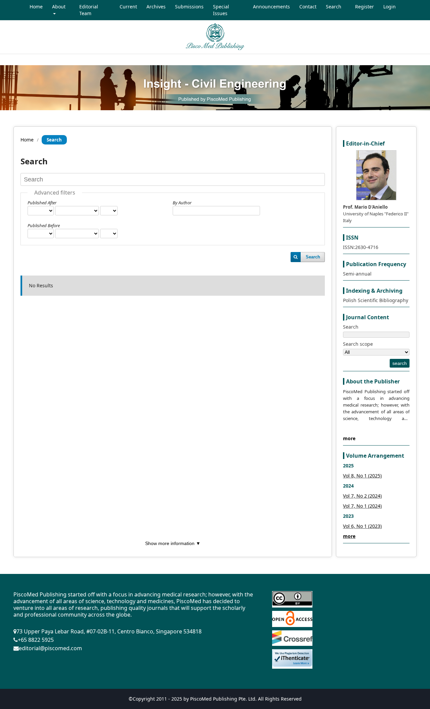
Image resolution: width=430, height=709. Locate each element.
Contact (307, 6)
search (399, 363)
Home (36, 6)
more (349, 438)
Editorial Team (88, 9)
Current (128, 6)
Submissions (189, 6)
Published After (42, 203)
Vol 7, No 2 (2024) (362, 496)
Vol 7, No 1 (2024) (362, 506)
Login (389, 6)
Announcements (271, 6)
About (59, 6)
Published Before (44, 225)
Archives (156, 6)
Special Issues (221, 9)
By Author (182, 203)
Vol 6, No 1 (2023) (362, 526)
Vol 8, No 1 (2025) (362, 475)
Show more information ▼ (173, 543)
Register (364, 6)
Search (333, 6)
